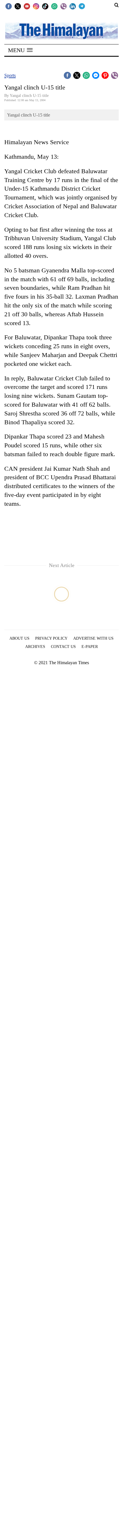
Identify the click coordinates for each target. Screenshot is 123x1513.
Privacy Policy (51, 638)
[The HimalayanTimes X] (17, 6)
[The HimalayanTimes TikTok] (45, 6)
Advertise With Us (93, 638)
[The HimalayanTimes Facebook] (8, 6)
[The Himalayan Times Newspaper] (61, 30)
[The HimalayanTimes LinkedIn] (72, 6)
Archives (35, 647)
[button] (20, 50)
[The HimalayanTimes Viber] (63, 6)
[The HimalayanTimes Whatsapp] (54, 6)
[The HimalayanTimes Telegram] (82, 6)
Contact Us (63, 647)
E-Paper (90, 647)
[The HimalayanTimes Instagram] (36, 6)
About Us (19, 638)
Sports (10, 75)
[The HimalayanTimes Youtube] (27, 6)
